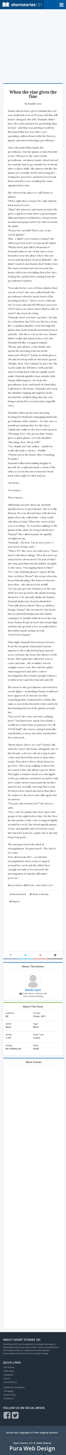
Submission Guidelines (14, 1387)
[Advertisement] (33, 45)
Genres (7, 1378)
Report (16, 901)
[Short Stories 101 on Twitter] (15, 1415)
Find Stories (9, 1367)
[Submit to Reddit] (55, 955)
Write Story (9, 1371)
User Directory (10, 1382)
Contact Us (8, 1398)
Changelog (8, 1391)
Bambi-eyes (35, 103)
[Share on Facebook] (10, 955)
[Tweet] (25, 955)
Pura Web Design (32, 1448)
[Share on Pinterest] (40, 955)
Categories (8, 1374)
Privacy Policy (10, 1394)
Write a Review (40, 894)
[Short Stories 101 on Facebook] (7, 1415)
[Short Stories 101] (22, 4)
